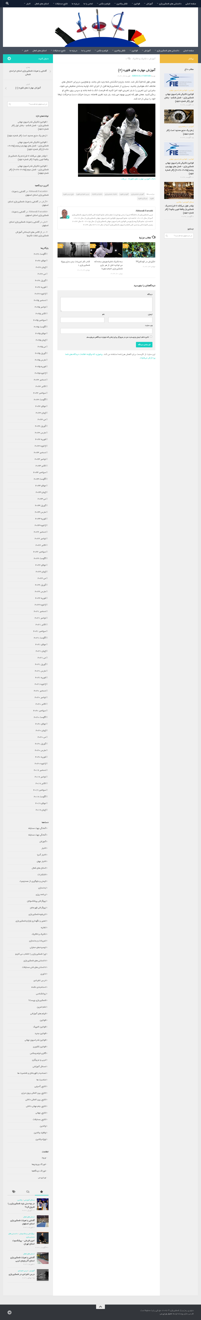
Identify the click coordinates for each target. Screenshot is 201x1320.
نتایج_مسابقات (39, 1119)
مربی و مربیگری (39, 1060)
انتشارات (42, 874)
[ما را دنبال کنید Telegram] (9, 58)
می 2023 (42, 499)
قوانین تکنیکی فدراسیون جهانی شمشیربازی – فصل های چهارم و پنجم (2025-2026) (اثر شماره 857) (28, 145)
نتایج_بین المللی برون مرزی (33, 1093)
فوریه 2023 (40, 518)
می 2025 (42, 346)
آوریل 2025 (40, 353)
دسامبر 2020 (40, 690)
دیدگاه (149, 294)
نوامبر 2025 (40, 307)
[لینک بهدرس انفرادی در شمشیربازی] (43, 1275)
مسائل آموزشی (39, 1066)
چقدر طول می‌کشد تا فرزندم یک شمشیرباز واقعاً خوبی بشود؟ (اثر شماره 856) (28, 157)
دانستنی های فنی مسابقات (34, 967)
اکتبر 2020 (40, 704)
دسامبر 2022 (40, 532)
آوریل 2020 (40, 743)
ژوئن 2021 (41, 651)
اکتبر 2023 (40, 466)
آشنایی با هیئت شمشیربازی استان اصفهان (30, 193)
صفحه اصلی (191, 3)
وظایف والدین (40, 1132)
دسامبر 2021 (40, 611)
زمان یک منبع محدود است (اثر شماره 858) (26, 135)
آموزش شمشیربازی (137, 194)
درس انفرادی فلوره (82, 194)
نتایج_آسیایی (40, 1086)
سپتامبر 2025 (39, 320)
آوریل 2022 (40, 585)
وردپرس (42, 1177)
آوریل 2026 (40, 280)
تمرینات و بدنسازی (37, 940)
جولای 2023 (40, 485)
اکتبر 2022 (40, 545)
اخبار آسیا (41, 854)
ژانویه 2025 (40, 373)
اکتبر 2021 (40, 624)
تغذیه (43, 927)
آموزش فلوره (124, 194)
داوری (43, 974)
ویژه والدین (41, 1139)
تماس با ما (88, 3)
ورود (44, 1157)
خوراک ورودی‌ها (39, 1164)
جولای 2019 (40, 803)
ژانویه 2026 (40, 293)
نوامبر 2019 (40, 777)
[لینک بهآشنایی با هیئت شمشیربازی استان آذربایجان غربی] (43, 1258)
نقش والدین (122, 3)
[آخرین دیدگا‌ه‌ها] (28, 1192)
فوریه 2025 (40, 366)
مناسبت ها (41, 1079)
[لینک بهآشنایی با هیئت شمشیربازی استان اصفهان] (43, 1221)
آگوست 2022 (40, 558)
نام (102, 314)
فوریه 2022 (40, 598)
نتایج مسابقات (61, 3)
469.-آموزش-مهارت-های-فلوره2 (141, 178)
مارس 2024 (40, 432)
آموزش (149, 3)
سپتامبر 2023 (39, 472)
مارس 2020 (40, 750)
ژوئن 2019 (41, 810)
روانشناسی (41, 993)
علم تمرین (41, 1007)
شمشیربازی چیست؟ (37, 1000)
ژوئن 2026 (41, 267)
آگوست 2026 (40, 254)
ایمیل (149, 314)
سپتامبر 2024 (39, 393)
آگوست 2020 (40, 717)
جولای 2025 (40, 333)
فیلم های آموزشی (38, 1013)
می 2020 (42, 737)
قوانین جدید (40, 1033)
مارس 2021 (40, 671)
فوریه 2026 (40, 287)
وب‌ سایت (148, 325)
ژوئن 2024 (41, 413)
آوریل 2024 (40, 426)
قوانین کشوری (39, 1046)
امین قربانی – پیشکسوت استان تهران (23, 1242)
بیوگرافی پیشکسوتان (36, 901)
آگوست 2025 (40, 327)
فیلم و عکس (104, 3)
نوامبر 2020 (40, 697)
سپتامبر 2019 (39, 790)
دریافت (124, 178)
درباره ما (75, 3)
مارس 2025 (40, 360)
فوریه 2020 (40, 757)
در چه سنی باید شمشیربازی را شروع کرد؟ (21, 1205)
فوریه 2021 (40, 677)
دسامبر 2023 (40, 452)
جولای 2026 (40, 260)
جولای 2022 (40, 565)
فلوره (152, 198)
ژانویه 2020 (40, 763)
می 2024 (42, 419)
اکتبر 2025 (40, 313)
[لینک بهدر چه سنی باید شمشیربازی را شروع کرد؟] (43, 1204)
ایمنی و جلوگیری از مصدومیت (33, 881)
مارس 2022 (40, 591)
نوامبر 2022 (40, 538)
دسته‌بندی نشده (38, 987)
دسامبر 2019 (40, 770)
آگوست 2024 (40, 399)
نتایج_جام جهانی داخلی (36, 1106)
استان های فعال (42, 3)
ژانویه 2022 (40, 604)
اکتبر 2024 (40, 386)
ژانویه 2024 (40, 446)
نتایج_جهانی (41, 1113)
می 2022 (42, 578)
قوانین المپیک (39, 1027)
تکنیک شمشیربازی (111, 194)
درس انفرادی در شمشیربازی (22, 1274)
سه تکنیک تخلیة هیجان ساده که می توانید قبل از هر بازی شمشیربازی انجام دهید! (108, 265)
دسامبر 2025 (40, 300)
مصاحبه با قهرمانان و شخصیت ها (31, 1073)
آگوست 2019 (40, 796)
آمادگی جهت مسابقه (37, 828)
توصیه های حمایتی (38, 947)
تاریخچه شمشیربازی (37, 914)
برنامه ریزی (41, 894)
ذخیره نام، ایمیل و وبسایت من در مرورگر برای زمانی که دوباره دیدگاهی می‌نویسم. (117, 337)
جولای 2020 (40, 724)
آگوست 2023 (40, 479)
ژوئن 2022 (41, 571)
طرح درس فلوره (68, 194)
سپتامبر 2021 (39, 631)
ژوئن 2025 (41, 340)
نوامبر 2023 (40, 459)
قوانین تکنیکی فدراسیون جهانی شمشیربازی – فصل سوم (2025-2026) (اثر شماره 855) (29, 169)
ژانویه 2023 (40, 525)
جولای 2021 (40, 644)
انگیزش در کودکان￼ (145, 261)
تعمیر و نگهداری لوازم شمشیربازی (31, 921)
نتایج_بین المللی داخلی (35, 1099)
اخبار (28, 3)
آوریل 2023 (40, 505)
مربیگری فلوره (142, 198)
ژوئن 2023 (41, 492)
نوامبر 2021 (40, 618)
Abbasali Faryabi (141, 76)
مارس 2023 (40, 512)
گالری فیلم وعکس (38, 1053)
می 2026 (42, 274)
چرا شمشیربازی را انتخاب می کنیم (30, 954)
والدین (43, 1126)
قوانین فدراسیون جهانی (35, 1040)
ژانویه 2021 (40, 684)
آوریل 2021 (40, 664)
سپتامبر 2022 (39, 552)
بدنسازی (42, 888)
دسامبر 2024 (40, 379)
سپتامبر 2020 (39, 710)
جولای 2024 (40, 406)
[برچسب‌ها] (14, 1192)
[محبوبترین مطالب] (42, 1192)
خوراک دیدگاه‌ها (39, 1171)
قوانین (137, 3)
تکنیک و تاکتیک (139, 58)
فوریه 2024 (40, 439)
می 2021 (42, 657)
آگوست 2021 (40, 638)
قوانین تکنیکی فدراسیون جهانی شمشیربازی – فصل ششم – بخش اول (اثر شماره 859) (30, 125)
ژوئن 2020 (41, 730)
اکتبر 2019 (40, 783)
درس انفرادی (40, 980)
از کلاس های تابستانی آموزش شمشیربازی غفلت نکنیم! (32, 233)
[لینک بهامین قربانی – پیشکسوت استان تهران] (43, 1238)
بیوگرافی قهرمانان (38, 907)
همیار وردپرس (166, 1313)
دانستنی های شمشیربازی (170, 3)
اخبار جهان (41, 861)
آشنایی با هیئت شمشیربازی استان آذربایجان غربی (22, 1259)
